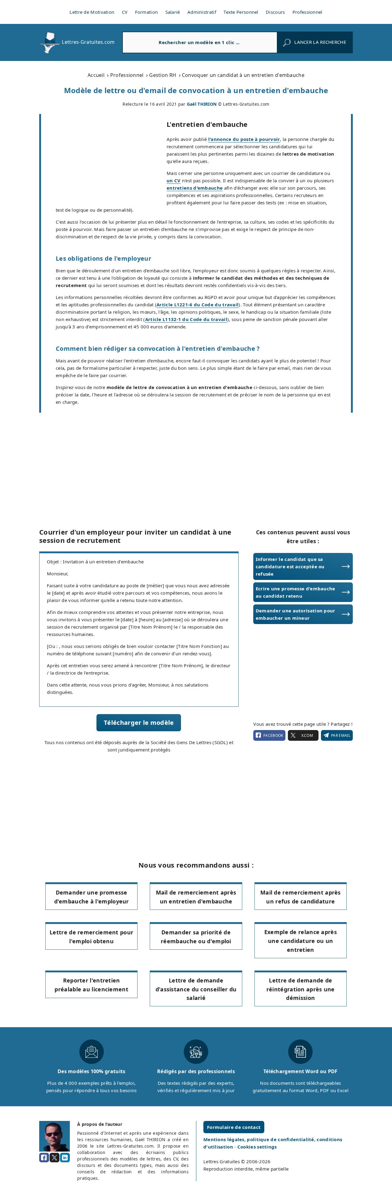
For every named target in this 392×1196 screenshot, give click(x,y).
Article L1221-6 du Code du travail (197, 304)
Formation (146, 12)
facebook (273, 735)
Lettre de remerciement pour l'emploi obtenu (91, 937)
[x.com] (54, 1158)
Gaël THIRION (202, 104)
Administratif (201, 12)
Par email (340, 735)
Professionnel (307, 12)
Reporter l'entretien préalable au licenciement (91, 985)
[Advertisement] (104, 159)
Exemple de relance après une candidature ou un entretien (300, 940)
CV (125, 12)
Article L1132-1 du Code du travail (186, 319)
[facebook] (44, 1158)
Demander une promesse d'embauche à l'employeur (91, 897)
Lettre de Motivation (92, 12)
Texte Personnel (241, 12)
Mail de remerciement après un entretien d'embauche (196, 897)
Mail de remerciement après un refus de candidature (300, 897)
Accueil (96, 75)
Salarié (172, 12)
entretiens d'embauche (195, 188)
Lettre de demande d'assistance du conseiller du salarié (196, 989)
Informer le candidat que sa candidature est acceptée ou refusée (290, 566)
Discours (275, 12)
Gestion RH (162, 75)
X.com (307, 735)
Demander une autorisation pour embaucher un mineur (295, 614)
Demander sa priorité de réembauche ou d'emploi (196, 937)
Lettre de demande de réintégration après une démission (300, 989)
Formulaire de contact (234, 1127)
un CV (174, 180)
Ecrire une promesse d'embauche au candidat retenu (295, 592)
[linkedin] (65, 1158)
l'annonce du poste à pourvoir (244, 139)
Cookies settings (257, 1147)
